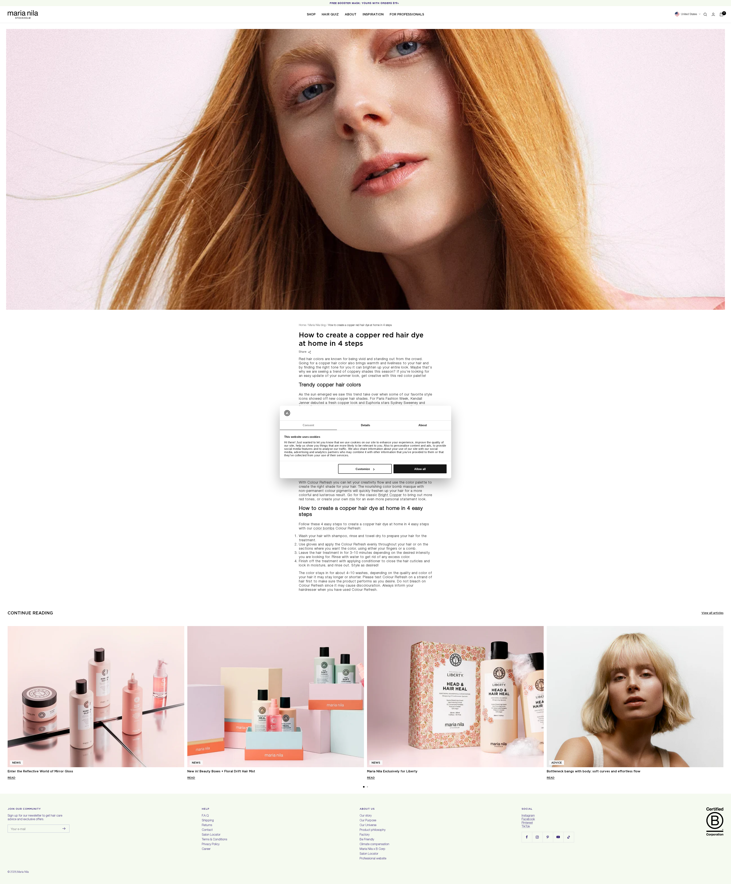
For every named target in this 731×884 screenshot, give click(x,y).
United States (689, 14)
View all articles (712, 612)
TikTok (526, 826)
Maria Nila (23, 872)
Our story (366, 816)
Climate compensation (374, 844)
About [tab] (422, 425)
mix (352, 499)
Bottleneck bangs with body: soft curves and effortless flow (593, 771)
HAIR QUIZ (330, 14)
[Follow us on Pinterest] (548, 837)
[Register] (64, 828)
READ (11, 777)
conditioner (371, 561)
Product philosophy (372, 830)
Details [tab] (365, 425)
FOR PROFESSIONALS (407, 14)
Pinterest (527, 823)
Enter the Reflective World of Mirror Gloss (40, 771)
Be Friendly (367, 839)
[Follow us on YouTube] (558, 837)
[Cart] (721, 14)
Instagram (528, 816)
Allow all (420, 469)
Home (302, 325)
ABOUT (350, 14)
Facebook (528, 819)
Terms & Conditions (214, 839)
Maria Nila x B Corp (372, 849)
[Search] (705, 14)
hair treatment (327, 553)
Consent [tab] (308, 425)
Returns (207, 825)
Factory (364, 835)
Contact (207, 830)
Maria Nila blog (317, 325)
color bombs (323, 528)
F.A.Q (205, 816)
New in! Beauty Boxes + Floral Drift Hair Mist (221, 771)
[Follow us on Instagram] (537, 837)
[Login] (713, 14)
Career (206, 849)
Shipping (208, 820)
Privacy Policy (210, 844)
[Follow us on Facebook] (527, 837)
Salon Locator (211, 835)
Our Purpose (368, 820)
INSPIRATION (373, 14)
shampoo (339, 536)
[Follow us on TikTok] (568, 837)
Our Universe (368, 825)
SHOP (311, 14)
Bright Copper (390, 495)
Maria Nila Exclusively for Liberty (392, 771)
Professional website (373, 858)
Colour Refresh (319, 482)
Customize (363, 469)
